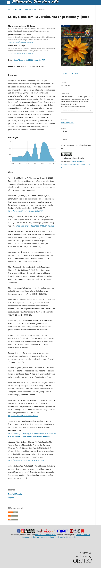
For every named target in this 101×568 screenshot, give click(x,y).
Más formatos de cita (70, 111)
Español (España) (15, 494)
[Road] (49, 532)
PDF (66, 73)
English (11, 498)
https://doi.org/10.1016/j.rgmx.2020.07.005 (26, 460)
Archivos (18, 9)
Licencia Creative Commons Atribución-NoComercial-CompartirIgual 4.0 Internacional (56, 535)
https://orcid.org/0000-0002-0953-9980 (20, 42)
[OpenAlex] (79, 532)
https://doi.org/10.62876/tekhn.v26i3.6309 (25, 211)
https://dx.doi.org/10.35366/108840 (23, 415)
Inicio (10, 9)
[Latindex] (39, 532)
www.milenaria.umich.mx (45, 534)
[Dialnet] (72, 532)
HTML (75, 73)
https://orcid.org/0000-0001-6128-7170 (20, 53)
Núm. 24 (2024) (30, 9)
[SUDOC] (75, 532)
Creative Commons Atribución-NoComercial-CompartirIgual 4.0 (75, 164)
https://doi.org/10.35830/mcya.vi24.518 (28, 60)
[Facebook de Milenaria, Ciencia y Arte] (19, 532)
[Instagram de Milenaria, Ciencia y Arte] (22, 532)
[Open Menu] (8, 2)
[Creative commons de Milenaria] (29, 532)
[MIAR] (63, 532)
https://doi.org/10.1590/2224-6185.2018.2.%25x (35, 226)
